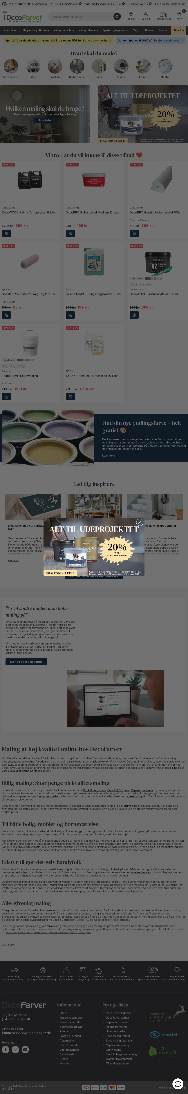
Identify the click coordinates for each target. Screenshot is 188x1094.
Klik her (94, 547)
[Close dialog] (140, 522)
